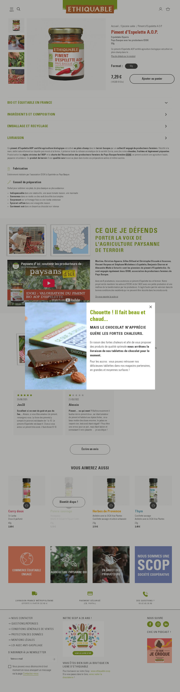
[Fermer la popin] (150, 306)
